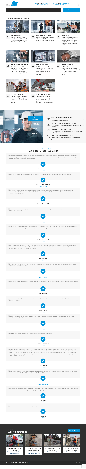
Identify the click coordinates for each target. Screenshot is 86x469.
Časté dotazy (27, 10)
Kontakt (56, 10)
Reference (35, 10)
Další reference (74, 430)
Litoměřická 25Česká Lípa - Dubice (43, 4)
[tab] (37, 118)
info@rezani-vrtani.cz (60, 4)
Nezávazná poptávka (72, 10)
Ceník (50, 10)
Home (8, 10)
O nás (13, 10)
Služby (19, 10)
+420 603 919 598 (64, 3)
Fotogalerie (43, 10)
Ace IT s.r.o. (32, 463)
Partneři (78, 462)
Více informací (18, 21)
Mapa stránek (71, 462)
